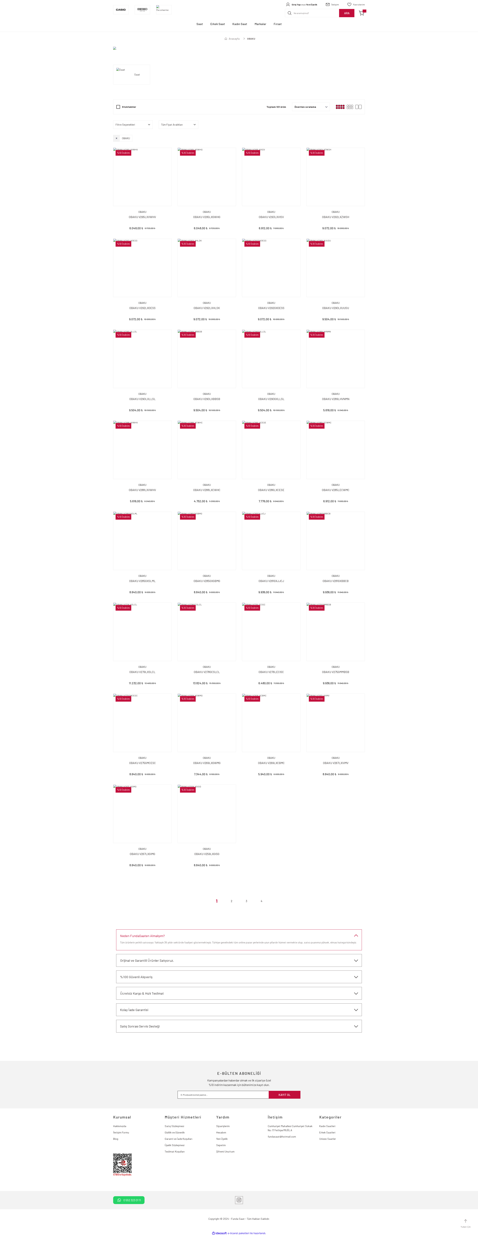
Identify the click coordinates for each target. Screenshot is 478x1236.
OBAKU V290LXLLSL (142, 399)
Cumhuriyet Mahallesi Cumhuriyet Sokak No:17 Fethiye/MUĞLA (290, 1128)
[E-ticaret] (238, 1233)
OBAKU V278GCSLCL (207, 672)
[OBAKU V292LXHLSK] (207, 268)
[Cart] (362, 13)
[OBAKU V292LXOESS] (142, 268)
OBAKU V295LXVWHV (142, 217)
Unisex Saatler (327, 1138)
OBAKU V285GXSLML (142, 581)
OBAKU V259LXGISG (206, 854)
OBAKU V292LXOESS (142, 308)
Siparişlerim (223, 1126)
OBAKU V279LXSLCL (142, 672)
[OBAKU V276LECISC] (271, 632)
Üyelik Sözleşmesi (174, 1145)
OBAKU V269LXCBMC (271, 763)
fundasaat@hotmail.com (282, 1136)
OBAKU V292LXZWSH (335, 217)
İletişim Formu (121, 1132)
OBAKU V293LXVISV (271, 217)
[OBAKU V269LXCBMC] (271, 723)
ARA (347, 13)
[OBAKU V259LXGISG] (207, 814)
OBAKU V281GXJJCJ (271, 581)
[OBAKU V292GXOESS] (271, 268)
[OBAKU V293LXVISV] (271, 177)
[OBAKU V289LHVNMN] (336, 359)
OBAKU (251, 38)
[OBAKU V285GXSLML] (142, 541)
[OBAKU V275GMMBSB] (336, 632)
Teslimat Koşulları (175, 1151)
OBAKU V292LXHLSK (207, 308)
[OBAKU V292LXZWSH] (336, 177)
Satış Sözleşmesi (174, 1126)
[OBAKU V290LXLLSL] (142, 359)
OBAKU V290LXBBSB (206, 399)
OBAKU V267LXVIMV (335, 763)
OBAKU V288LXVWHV (142, 490)
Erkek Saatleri (327, 1132)
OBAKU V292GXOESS (271, 308)
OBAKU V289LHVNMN (335, 399)
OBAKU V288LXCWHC (206, 490)
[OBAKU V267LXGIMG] (142, 814)
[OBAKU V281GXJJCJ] (271, 541)
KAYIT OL (285, 1094)
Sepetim (221, 1145)
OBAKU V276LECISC (271, 672)
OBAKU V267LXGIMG (142, 854)
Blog (115, 1138)
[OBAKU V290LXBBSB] (207, 359)
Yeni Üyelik (222, 1138)
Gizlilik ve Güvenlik (175, 1132)
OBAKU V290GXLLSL (271, 399)
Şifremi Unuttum (225, 1151)
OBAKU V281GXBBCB (336, 581)
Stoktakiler (129, 106)
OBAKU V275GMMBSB (335, 672)
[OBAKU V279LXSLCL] (142, 632)
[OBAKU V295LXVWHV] (142, 177)
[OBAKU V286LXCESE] (271, 450)
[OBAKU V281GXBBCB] (336, 541)
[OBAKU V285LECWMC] (336, 450)
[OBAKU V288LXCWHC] (207, 450)
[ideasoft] (219, 1233)
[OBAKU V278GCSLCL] (207, 632)
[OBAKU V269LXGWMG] (207, 723)
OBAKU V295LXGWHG (206, 217)
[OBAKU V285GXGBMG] (207, 541)
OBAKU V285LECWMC (335, 490)
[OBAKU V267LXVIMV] (336, 723)
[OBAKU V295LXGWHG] (207, 177)
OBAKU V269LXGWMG (207, 763)
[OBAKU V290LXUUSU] (336, 268)
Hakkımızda (119, 1126)
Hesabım (221, 1132)
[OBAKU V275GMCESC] (142, 723)
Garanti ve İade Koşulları (178, 1138)
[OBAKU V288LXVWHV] (142, 450)
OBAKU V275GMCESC (142, 763)
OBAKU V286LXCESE (271, 490)
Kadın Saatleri (327, 1126)
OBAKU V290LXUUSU (335, 308)
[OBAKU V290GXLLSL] (271, 359)
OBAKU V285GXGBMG (207, 581)
